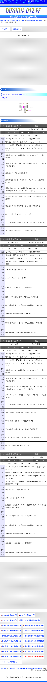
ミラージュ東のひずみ (9, 620)
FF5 (17, 1)
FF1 (1, 1)
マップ (4, 29)
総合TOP (3, 20)
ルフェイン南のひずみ (9, 615)
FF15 (19, 3)
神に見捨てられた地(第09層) (11, 657)
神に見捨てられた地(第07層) (11, 651)
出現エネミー (17, 29)
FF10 (37, 1)
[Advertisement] (23, 61)
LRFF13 (14, 3)
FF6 (21, 1)
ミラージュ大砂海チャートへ (12, 662)
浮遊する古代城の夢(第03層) (34, 625)
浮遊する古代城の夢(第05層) (34, 631)
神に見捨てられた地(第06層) (34, 646)
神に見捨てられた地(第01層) (11, 636)
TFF (33, 3)
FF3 (9, 1)
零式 (29, 3)
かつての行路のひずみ (27, 615)
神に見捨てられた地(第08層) (34, 651)
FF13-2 (7, 3)
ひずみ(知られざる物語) (34, 20)
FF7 (25, 1)
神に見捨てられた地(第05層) (11, 646)
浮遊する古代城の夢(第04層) (11, 631)
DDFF (25, 3)
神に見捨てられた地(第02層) (34, 636)
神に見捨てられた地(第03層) (11, 641)
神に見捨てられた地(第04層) (34, 641)
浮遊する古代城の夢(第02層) (11, 625)
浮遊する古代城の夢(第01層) (30, 620)
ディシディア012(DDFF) (16, 20)
